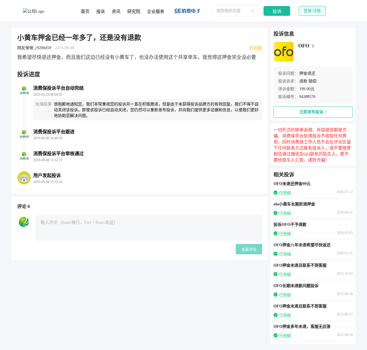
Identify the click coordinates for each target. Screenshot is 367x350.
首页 (85, 11)
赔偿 (313, 81)
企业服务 (155, 11)
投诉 (100, 11)
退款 (303, 81)
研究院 (133, 11)
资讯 (116, 11)
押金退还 (307, 73)
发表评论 (248, 249)
